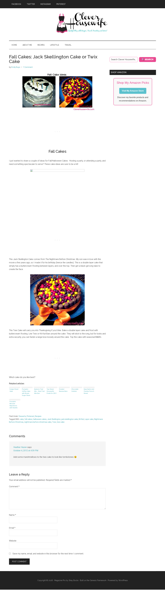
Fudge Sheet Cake (14, 390)
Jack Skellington (54, 419)
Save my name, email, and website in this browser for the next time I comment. (48, 553)
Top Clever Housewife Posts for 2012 (51, 391)
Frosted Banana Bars (63, 390)
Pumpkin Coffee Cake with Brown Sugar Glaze (26, 392)
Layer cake (89, 419)
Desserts (22, 416)
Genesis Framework (98, 580)
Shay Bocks (74, 580)
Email (12, 528)
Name (12, 515)
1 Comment (28, 67)
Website (12, 541)
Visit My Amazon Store (133, 91)
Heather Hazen (20, 447)
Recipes (38, 416)
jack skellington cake (69, 419)
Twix (54, 422)
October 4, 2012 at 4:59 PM (25, 450)
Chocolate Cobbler (74, 390)
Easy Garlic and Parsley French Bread (89, 391)
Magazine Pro (60, 580)
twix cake (60, 422)
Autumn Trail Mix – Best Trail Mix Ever (39, 391)
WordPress (123, 580)
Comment (14, 486)
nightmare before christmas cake (37, 422)
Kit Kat (81, 419)
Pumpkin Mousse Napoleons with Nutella (13, 405)
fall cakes (28, 419)
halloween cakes (40, 419)
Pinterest (30, 416)
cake (22, 419)
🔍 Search (147, 59)
